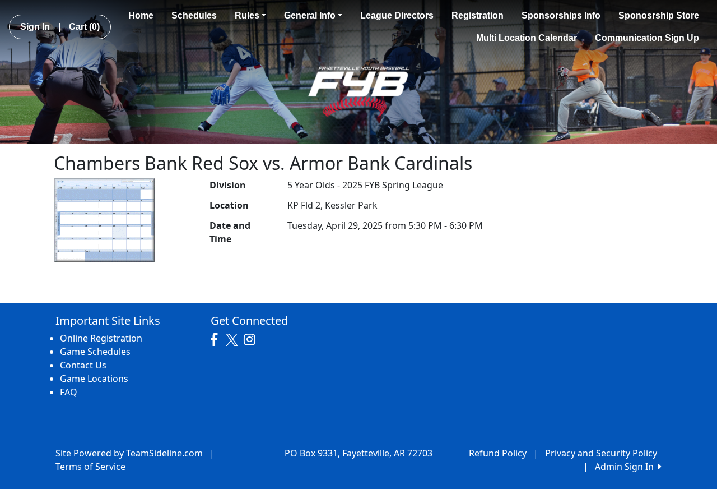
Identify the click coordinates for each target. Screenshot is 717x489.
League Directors (397, 15)
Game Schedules (95, 351)
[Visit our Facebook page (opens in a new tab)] (217, 340)
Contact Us (83, 365)
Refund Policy (498, 453)
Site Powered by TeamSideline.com (129, 453)
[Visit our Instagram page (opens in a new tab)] (252, 340)
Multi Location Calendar (526, 38)
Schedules (194, 15)
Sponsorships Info (561, 15)
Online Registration (101, 338)
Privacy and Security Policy (601, 453)
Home (140, 15)
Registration (477, 15)
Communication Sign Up (647, 38)
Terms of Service (90, 466)
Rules (247, 15)
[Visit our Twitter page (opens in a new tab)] (233, 340)
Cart (84, 26)
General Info (310, 15)
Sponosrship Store (658, 15)
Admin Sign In (626, 466)
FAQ (68, 392)
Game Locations (94, 378)
